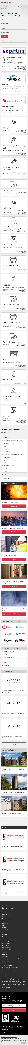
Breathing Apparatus (9, 443)
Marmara (5, 84)
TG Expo (6, 128)
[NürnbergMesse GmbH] (13, 316)
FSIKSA (5, 654)
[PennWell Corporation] (13, 336)
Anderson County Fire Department (11, 168)
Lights (5, 460)
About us (4, 956)
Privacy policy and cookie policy (10, 967)
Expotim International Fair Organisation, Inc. (11, 59)
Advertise (4, 954)
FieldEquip (7, 208)
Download (14, 506)
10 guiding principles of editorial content (12, 959)
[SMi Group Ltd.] (13, 373)
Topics (4, 938)
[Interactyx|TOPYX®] (13, 220)
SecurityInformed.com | (7, 1034)
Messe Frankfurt (8, 106)
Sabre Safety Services (9, 651)
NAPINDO (6, 285)
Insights (4, 927)
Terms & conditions (7, 965)
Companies (5, 923)
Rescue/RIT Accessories (9, 465)
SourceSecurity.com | (16, 1034)
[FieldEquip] (13, 202)
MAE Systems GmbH (10, 265)
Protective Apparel (6, 918)
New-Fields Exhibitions (11, 304)
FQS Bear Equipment (9, 663)
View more (6, 471)
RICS (4, 360)
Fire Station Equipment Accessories (12, 451)
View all (14, 744)
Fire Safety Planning (7, 947)
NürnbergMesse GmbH (11, 322)
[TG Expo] (13, 122)
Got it (23, 1043)
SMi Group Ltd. (8, 379)
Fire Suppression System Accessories (13, 454)
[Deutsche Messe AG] (13, 184)
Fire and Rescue (6, 916)
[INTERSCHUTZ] (13, 239)
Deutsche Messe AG (10, 190)
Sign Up (14, 1010)
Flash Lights (7, 457)
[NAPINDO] (13, 279)
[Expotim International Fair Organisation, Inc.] (14, 51)
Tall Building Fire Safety (8, 941)
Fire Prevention (6, 945)
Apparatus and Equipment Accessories (13, 440)
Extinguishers (7, 449)
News (3, 925)
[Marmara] (14, 78)
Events (4, 932)
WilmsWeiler (7, 665)
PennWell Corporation (11, 342)
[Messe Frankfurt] (14, 100)
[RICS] (13, 354)
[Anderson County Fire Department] (13, 161)
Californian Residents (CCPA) (9, 970)
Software (6, 468)
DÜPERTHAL (7, 660)
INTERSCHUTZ (8, 245)
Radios (5, 463)
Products (4, 914)
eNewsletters (5, 961)
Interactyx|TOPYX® (10, 226)
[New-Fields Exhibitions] (13, 298)
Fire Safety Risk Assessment (9, 950)
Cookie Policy (4, 1041)
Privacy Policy (14, 1038)
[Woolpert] (13, 410)
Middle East (7, 478)
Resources (4, 934)
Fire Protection (6, 921)
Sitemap (4, 963)
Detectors (6, 446)
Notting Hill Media (10, 1027)
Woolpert (6, 416)
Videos (4, 936)
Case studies (5, 930)
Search (4, 36)
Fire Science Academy (9, 657)
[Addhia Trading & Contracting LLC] (13, 139)
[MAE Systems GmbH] (13, 259)
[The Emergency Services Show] (13, 390)
